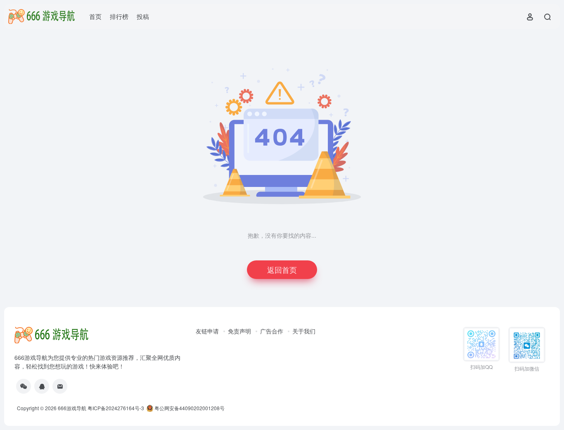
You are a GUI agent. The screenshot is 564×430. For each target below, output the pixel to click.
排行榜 (119, 16)
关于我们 (303, 331)
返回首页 (282, 269)
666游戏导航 (72, 407)
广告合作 (271, 331)
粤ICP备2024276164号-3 (116, 407)
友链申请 (207, 331)
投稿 (143, 16)
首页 (95, 16)
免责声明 (239, 331)
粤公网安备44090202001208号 (189, 407)
